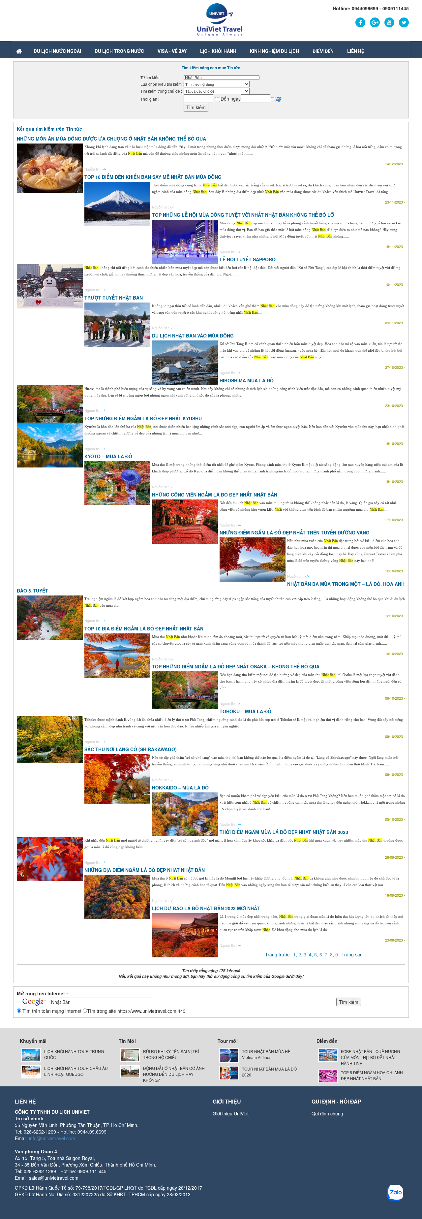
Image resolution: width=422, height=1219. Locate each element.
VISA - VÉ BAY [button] (172, 51)
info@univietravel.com (52, 1138)
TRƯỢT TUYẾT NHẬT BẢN (113, 297)
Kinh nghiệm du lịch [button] (274, 51)
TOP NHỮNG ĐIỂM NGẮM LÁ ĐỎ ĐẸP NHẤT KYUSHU (143, 418)
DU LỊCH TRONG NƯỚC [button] (119, 51)
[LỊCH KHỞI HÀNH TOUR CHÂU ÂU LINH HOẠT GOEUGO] (31, 1071)
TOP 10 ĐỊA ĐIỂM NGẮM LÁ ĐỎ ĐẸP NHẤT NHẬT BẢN (143, 628)
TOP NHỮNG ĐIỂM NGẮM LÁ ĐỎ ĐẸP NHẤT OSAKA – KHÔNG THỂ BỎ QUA (235, 666)
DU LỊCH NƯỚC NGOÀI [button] (57, 51)
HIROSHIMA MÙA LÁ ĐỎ (247, 380)
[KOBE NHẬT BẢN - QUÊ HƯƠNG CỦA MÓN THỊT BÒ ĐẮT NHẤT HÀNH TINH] (328, 1054)
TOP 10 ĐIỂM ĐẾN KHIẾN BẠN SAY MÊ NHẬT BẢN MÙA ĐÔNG (153, 177)
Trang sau (352, 954)
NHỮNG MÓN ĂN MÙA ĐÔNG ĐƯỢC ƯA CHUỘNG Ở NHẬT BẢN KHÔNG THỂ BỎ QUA (111, 138)
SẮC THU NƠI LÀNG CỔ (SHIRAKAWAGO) (130, 749)
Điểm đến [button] (323, 51)
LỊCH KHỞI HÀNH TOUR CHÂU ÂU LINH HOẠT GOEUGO (76, 1071)
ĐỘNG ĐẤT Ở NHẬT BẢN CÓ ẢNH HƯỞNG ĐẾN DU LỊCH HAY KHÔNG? (174, 1074)
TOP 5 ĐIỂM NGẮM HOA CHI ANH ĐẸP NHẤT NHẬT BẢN (372, 1075)
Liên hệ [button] (355, 51)
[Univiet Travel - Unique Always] (219, 19)
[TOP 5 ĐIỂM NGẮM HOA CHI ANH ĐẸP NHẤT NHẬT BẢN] (328, 1075)
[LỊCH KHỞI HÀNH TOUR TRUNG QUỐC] (31, 1054)
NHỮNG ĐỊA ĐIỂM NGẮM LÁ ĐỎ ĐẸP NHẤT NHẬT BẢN (144, 870)
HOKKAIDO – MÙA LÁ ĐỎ (180, 787)
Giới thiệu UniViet (231, 1113)
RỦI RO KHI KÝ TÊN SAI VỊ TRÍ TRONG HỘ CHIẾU (171, 1054)
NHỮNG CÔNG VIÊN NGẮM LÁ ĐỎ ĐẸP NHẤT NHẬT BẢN (214, 494)
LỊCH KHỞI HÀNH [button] (218, 51)
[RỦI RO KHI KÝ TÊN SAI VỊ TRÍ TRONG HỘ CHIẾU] (130, 1054)
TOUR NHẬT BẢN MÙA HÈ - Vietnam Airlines (267, 1054)
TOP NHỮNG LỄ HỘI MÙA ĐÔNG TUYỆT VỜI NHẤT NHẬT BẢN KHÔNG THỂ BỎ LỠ (243, 214)
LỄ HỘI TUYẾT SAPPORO (248, 259)
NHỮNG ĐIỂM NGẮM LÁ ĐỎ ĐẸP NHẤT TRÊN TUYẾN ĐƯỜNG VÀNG (295, 532)
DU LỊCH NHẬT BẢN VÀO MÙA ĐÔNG (193, 335)
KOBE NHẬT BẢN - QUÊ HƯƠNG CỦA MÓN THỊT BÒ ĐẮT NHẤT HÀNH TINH (370, 1057)
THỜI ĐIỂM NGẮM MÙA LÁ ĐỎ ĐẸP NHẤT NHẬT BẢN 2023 (284, 832)
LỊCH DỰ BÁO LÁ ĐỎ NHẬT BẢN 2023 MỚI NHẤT (206, 908)
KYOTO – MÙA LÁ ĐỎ (108, 456)
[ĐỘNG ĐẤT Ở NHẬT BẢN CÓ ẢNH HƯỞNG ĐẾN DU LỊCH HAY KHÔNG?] (130, 1071)
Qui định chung (327, 1113)
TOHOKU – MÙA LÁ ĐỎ (245, 711)
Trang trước (277, 954)
